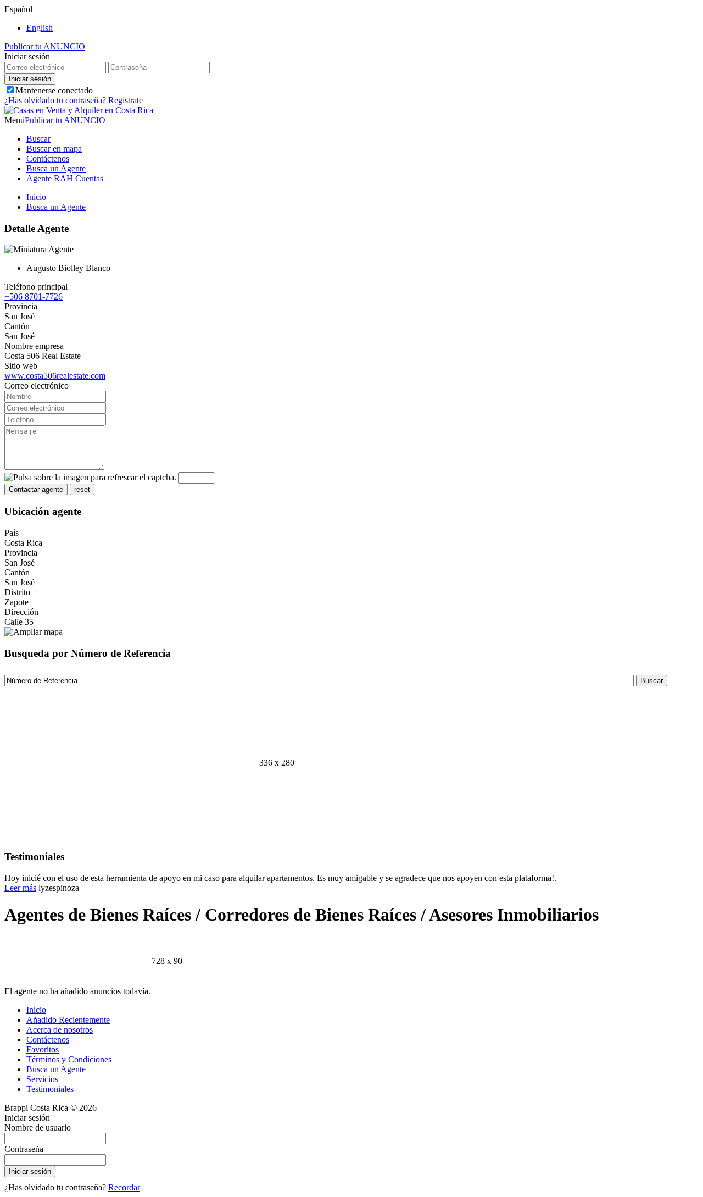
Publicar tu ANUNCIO (44, 46)
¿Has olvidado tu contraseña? (55, 100)
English (39, 27)
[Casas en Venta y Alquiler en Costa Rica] (78, 110)
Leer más (20, 888)
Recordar (124, 1187)
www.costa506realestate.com (54, 375)
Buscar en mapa (54, 148)
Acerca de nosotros (59, 1029)
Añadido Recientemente (68, 1019)
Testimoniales (50, 1089)
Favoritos (42, 1049)
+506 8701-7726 (33, 296)
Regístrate (125, 100)
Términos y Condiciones (68, 1059)
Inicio (36, 197)
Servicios (42, 1079)
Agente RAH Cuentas (64, 178)
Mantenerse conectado (54, 90)
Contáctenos (47, 158)
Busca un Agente (56, 168)
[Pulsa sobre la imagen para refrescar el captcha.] (90, 478)
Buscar (38, 138)
